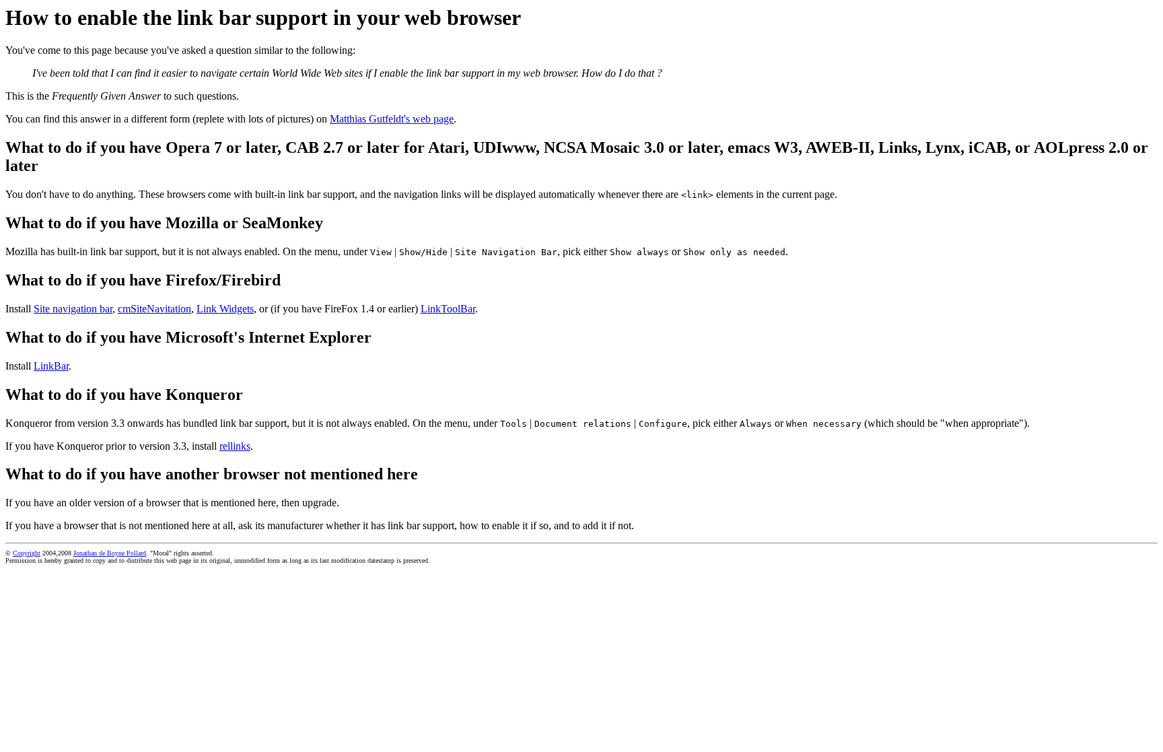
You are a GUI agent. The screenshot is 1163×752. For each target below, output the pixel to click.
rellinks (234, 446)
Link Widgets (225, 308)
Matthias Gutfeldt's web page (392, 119)
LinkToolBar (448, 308)
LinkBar (51, 366)
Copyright (26, 553)
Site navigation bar (73, 308)
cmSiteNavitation (154, 308)
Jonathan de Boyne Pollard (109, 553)
